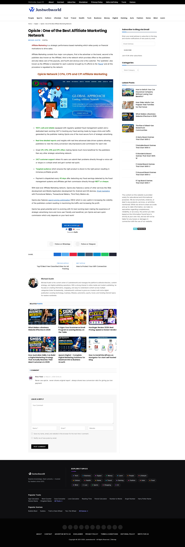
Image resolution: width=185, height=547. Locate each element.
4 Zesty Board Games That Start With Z (145, 138)
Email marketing (103, 191)
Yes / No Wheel (70, 511)
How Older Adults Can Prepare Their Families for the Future (145, 104)
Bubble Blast (32, 511)
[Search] (156, 2)
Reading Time (87, 499)
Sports (39, 18)
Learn (162, 18)
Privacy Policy (97, 2)
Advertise (71, 2)
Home (148, 18)
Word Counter (46, 499)
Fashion (140, 18)
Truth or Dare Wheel (55, 511)
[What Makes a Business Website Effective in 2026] (42, 317)
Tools (124, 2)
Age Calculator (33, 499)
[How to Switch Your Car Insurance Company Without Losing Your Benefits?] (128, 92)
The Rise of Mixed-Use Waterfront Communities (145, 127)
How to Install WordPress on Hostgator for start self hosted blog (102, 357)
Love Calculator (73, 499)
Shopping (107, 485)
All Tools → (58, 501)
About (51, 2)
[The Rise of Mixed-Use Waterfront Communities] (128, 128)
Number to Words (116, 499)
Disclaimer (83, 2)
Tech (89, 18)
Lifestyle (57, 18)
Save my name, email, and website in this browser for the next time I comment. (61, 434)
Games (132, 2)
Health (81, 18)
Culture (48, 18)
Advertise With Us (63, 534)
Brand (100, 64)
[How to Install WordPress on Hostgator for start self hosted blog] (103, 344)
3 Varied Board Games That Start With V (145, 165)
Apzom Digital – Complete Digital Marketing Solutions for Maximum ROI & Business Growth (71, 358)
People (31, 18)
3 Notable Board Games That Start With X (146, 146)
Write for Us (143, 534)
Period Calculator (101, 499)
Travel (73, 18)
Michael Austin (34, 40)
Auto (132, 18)
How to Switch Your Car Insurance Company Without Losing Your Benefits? (145, 93)
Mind (155, 18)
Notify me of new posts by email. (45, 438)
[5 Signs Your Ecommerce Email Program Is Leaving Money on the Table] (72, 317)
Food (66, 18)
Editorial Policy (112, 2)
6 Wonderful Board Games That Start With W (145, 156)
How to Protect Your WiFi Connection (91, 266)
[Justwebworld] (45, 9)
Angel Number (130, 499)
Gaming (124, 18)
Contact (60, 2)
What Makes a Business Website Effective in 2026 (39, 328)
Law (85, 485)
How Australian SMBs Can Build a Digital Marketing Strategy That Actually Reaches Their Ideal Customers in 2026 (41, 358)
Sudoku (43, 511)
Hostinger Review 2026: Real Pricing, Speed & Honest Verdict (102, 328)
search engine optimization (59, 200)
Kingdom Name (46, 501)
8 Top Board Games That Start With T (144, 182)
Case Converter (59, 499)
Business (97, 18)
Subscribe (127, 50)
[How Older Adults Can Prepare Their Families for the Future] (128, 105)
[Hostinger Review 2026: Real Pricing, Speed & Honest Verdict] (103, 317)
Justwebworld (90, 539)
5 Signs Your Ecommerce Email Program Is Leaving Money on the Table (71, 329)
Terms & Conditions (109, 534)
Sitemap (113, 539)
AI (118, 485)
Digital (115, 18)
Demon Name (33, 501)
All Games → (83, 511)
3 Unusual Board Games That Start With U (146, 173)
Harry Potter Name (144, 499)
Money (107, 18)
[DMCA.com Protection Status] (139, 229)
